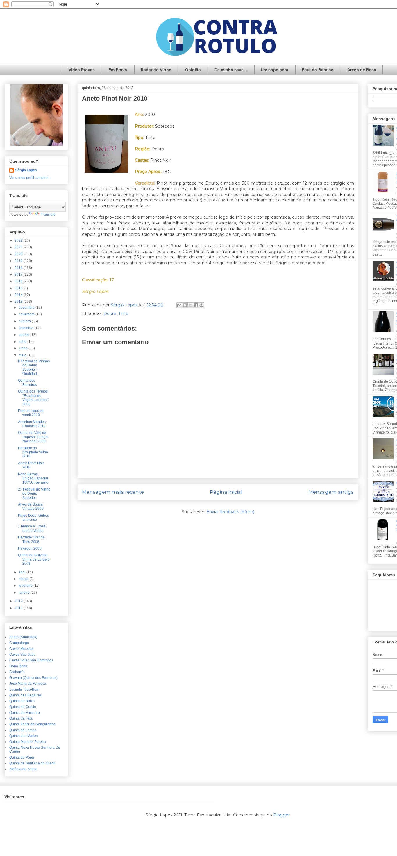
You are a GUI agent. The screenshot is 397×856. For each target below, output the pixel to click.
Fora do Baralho (318, 69)
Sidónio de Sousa (23, 769)
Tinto (123, 313)
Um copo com (274, 69)
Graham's (16, 672)
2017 (19, 274)
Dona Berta (18, 666)
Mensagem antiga (331, 492)
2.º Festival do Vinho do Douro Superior (34, 493)
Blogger (281, 815)
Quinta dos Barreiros (27, 383)
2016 (19, 281)
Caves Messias (21, 649)
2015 (19, 288)
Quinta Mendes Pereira (27, 742)
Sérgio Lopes (26, 170)
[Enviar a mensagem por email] (179, 305)
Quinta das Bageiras (25, 695)
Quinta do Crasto (22, 707)
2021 (19, 247)
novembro (27, 314)
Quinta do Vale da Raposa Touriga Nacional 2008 (33, 437)
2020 (19, 254)
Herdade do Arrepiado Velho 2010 (33, 452)
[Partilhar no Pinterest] (201, 305)
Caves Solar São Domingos (31, 660)
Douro (109, 313)
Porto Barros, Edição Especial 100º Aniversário (33, 478)
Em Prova (117, 69)
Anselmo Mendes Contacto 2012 (32, 424)
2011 (19, 608)
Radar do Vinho (156, 69)
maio (23, 355)
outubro (25, 321)
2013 (19, 301)
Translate (48, 215)
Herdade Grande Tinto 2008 (31, 539)
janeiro (25, 593)
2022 (19, 240)
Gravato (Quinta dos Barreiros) (33, 678)
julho (23, 342)
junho (23, 348)
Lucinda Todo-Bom (24, 689)
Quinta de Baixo (22, 701)
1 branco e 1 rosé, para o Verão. (32, 528)
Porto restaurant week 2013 (30, 413)
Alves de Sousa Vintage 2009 (31, 506)
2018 (19, 268)
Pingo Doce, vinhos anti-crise (33, 517)
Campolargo (19, 643)
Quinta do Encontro (24, 713)
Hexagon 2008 (30, 548)
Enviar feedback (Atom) (230, 511)
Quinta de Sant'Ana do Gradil (32, 763)
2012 (19, 601)
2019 (19, 261)
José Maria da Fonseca (27, 684)
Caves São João (22, 654)
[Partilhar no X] (190, 305)
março (24, 579)
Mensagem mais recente (113, 492)
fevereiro (26, 586)
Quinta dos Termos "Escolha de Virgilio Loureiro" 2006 (33, 397)
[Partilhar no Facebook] (196, 305)
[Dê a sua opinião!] (185, 305)
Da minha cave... (230, 69)
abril (22, 572)
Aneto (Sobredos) (23, 637)
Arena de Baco (361, 69)
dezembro (27, 308)
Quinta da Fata (21, 718)
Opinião (193, 69)
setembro (26, 328)
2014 (19, 295)
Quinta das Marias (23, 736)
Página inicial (226, 492)
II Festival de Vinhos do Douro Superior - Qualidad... (34, 367)
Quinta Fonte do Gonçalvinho (32, 724)
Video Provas (82, 69)
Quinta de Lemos (22, 730)
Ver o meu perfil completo (29, 178)
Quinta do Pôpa (21, 757)
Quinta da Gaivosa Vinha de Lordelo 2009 (34, 559)
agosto (24, 335)
